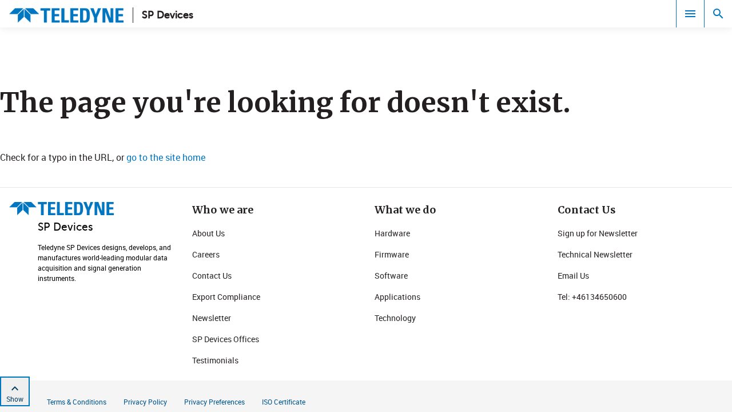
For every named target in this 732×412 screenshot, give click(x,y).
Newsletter (211, 317)
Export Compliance (226, 296)
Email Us (573, 275)
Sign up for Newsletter (598, 233)
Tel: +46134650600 (592, 296)
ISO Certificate (283, 401)
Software (391, 275)
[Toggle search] (718, 13)
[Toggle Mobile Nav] (690, 13)
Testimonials (215, 360)
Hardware (392, 233)
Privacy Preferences (214, 401)
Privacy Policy (145, 401)
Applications (397, 296)
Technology (395, 317)
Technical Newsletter (595, 254)
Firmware (392, 254)
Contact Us (212, 275)
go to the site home (165, 157)
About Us (208, 233)
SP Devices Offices (225, 339)
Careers (206, 254)
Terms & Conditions (76, 401)
